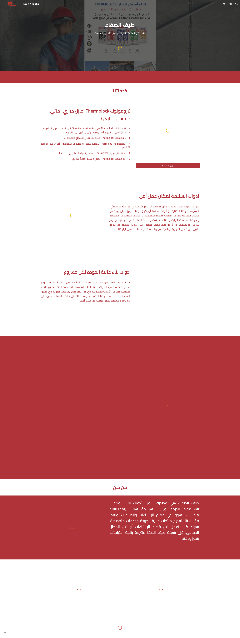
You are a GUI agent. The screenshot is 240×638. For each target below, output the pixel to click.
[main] (120, 28)
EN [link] (230, 3)
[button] (236, 4)
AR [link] (224, 3)
